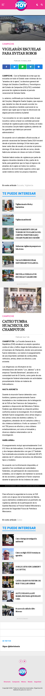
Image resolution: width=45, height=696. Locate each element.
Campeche (16, 682)
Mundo (30, 682)
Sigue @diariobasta (11, 646)
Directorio (7, 682)
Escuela (20, 185)
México (23, 682)
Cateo (19, 520)
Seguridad (37, 682)
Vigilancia (29, 185)
